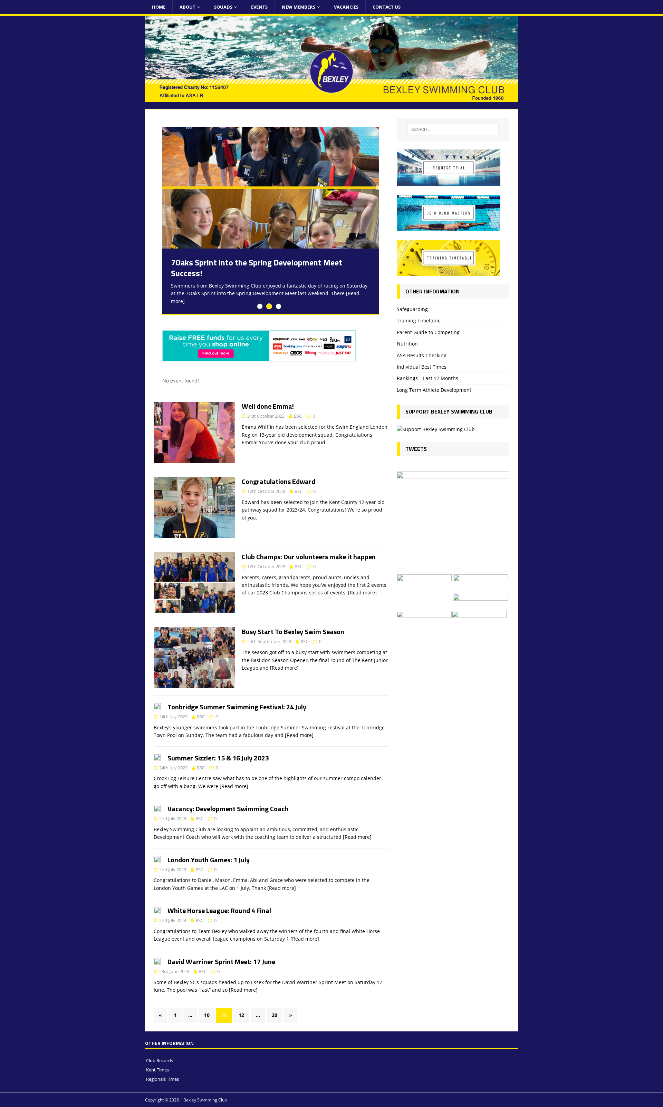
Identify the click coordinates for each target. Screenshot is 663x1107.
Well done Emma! (268, 406)
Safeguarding (412, 309)
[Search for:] (453, 129)
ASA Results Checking (421, 355)
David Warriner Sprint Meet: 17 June (221, 961)
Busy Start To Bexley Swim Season (293, 631)
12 (241, 1015)
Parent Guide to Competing (428, 332)
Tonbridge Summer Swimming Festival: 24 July (236, 706)
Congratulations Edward (278, 481)
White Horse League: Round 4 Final (219, 910)
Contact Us (387, 7)
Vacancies (346, 7)
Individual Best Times (421, 366)
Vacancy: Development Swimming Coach (227, 808)
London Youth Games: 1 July (208, 859)
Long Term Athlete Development (434, 390)
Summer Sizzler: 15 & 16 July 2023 (218, 757)
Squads (223, 7)
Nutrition (407, 343)
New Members (298, 7)
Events (259, 7)
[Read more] (362, 592)
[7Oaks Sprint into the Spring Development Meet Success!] (270, 188)
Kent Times (157, 1070)
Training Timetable (419, 320)
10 (207, 1015)
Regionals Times (162, 1079)
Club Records (159, 1060)
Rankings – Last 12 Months (427, 378)
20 (274, 1015)
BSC (298, 416)
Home (158, 7)
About (187, 7)
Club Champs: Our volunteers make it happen (309, 556)
